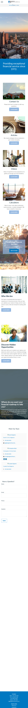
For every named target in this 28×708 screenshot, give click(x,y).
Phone (2, 500)
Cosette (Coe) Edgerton (8, 466)
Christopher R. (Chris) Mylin (9, 451)
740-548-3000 (8, 440)
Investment (14, 707)
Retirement (14, 705)
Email (2, 492)
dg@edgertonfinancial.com (10, 443)
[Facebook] (6, 459)
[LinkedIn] (4, 459)
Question (3, 509)
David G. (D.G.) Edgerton (9, 437)
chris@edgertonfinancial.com (10, 456)
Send (4, 520)
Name (2, 484)
